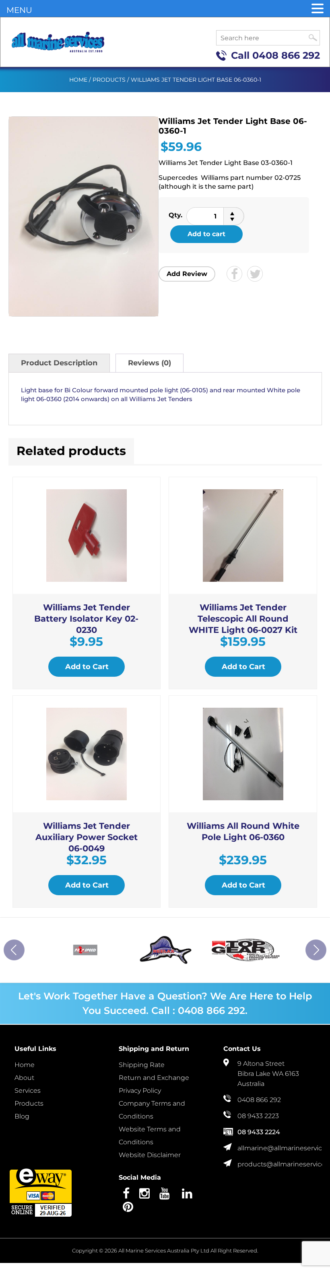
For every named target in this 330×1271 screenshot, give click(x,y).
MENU (19, 10)
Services (27, 1090)
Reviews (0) (149, 362)
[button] (317, 9)
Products (109, 79)
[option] (85, 950)
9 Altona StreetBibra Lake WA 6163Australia (268, 1074)
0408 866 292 (286, 55)
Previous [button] (14, 950)
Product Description (59, 362)
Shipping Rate (142, 1065)
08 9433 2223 (258, 1116)
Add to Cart (87, 666)
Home (78, 79)
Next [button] (316, 950)
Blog (21, 1116)
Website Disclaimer (150, 1155)
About (24, 1077)
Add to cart (206, 234)
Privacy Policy (140, 1090)
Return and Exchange (154, 1077)
